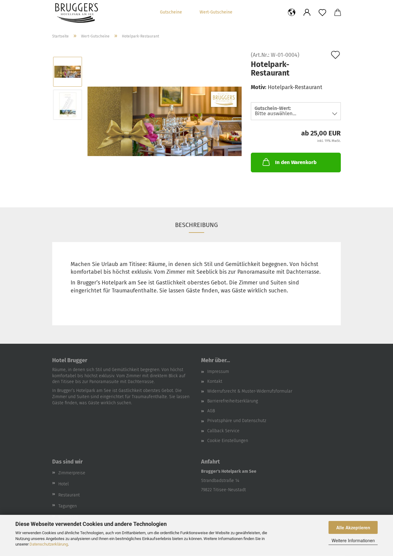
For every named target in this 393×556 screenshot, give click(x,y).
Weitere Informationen (353, 540)
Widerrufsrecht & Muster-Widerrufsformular (249, 391)
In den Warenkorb (296, 162)
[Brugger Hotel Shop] (97, 13)
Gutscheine (171, 12)
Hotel (63, 484)
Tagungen (67, 506)
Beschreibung (196, 225)
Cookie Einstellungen (227, 440)
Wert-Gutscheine (216, 12)
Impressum (218, 371)
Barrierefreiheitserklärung (232, 401)
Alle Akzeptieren (353, 527)
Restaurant (69, 495)
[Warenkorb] (337, 13)
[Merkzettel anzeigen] (322, 13)
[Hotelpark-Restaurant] (165, 120)
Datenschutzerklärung (48, 544)
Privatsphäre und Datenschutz (236, 420)
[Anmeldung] (307, 13)
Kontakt (214, 381)
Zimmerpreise (71, 473)
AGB (211, 410)
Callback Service (223, 430)
